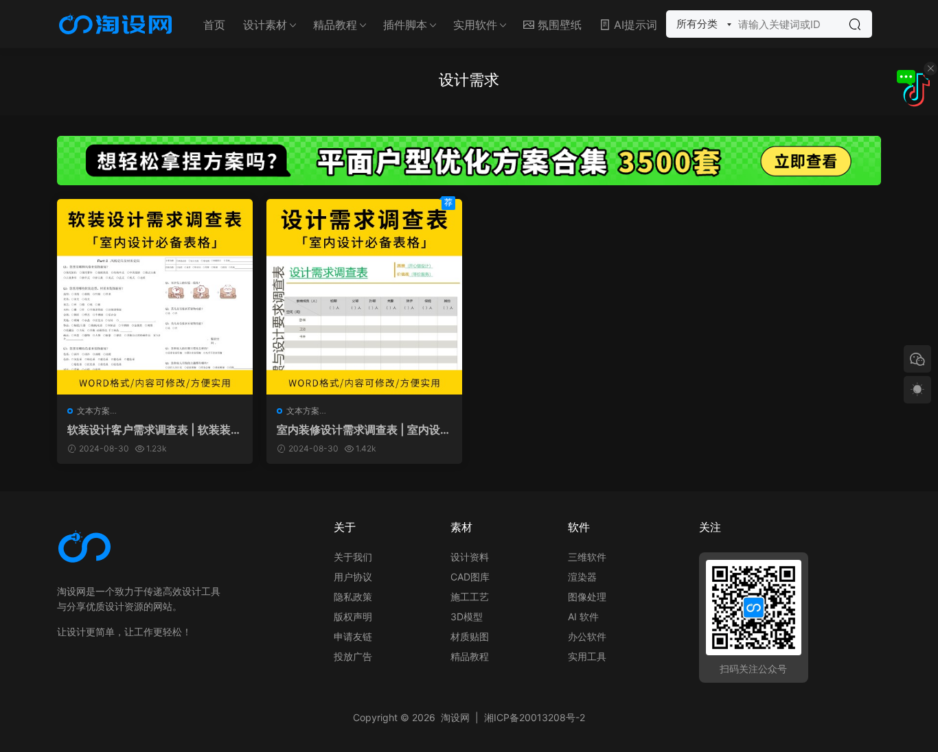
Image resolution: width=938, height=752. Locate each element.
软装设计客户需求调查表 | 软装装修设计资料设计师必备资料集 (154, 429)
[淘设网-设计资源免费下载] (115, 24)
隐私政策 (353, 596)
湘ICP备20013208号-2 (534, 717)
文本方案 (93, 411)
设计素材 (265, 25)
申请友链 (353, 636)
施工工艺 (469, 596)
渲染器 (582, 577)
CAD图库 (470, 577)
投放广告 (353, 656)
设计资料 (469, 557)
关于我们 (353, 557)
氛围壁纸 (558, 25)
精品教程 (335, 25)
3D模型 (466, 616)
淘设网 (455, 717)
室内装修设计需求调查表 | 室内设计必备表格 (364, 429)
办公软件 (587, 636)
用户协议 (353, 577)
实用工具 (587, 656)
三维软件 (587, 557)
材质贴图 (469, 636)
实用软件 (475, 25)
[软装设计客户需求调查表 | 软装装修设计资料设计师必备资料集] (155, 297)
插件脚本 (405, 25)
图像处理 (587, 596)
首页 (214, 25)
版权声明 (353, 616)
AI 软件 (583, 616)
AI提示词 (633, 25)
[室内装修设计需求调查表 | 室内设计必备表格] (364, 297)
